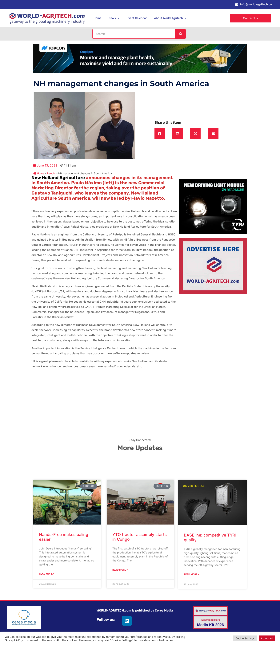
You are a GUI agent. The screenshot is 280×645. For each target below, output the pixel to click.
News (112, 18)
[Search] (180, 33)
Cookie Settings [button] (245, 638)
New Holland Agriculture (58, 177)
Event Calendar (137, 18)
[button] (159, 133)
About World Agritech (168, 18)
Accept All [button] (267, 638)
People (51, 173)
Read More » (47, 573)
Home (97, 18)
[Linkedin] (127, 621)
